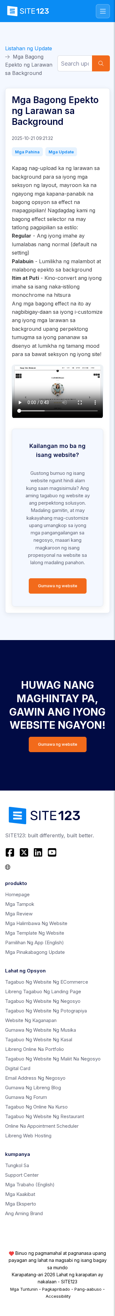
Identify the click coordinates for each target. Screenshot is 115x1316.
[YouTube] (52, 852)
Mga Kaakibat (20, 1194)
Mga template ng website (34, 933)
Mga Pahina (27, 151)
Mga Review (19, 914)
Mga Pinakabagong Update (35, 952)
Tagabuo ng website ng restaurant (44, 1116)
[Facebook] (10, 852)
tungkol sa (17, 1165)
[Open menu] (103, 11)
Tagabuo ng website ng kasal (38, 1039)
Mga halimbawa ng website (36, 923)
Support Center (22, 1175)
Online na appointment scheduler (42, 1126)
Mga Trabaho (30, 1185)
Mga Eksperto (20, 1204)
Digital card (17, 1068)
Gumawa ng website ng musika (40, 1030)
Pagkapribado (56, 1289)
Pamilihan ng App (34, 942)
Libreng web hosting (28, 1136)
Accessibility (58, 1296)
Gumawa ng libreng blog (33, 1087)
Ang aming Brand (24, 1213)
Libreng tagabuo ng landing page (43, 991)
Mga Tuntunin (24, 1289)
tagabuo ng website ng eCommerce (46, 982)
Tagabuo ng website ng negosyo (42, 1001)
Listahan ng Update (28, 48)
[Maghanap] (101, 63)
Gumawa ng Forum (26, 1097)
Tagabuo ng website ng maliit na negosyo (53, 1059)
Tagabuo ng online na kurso (36, 1107)
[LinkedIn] (38, 852)
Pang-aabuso (88, 1289)
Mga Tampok (19, 904)
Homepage (17, 894)
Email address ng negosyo (35, 1078)
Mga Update (61, 151)
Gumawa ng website (57, 585)
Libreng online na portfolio (34, 1049)
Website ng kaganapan (31, 1020)
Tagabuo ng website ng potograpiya (46, 1011)
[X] (24, 852)
